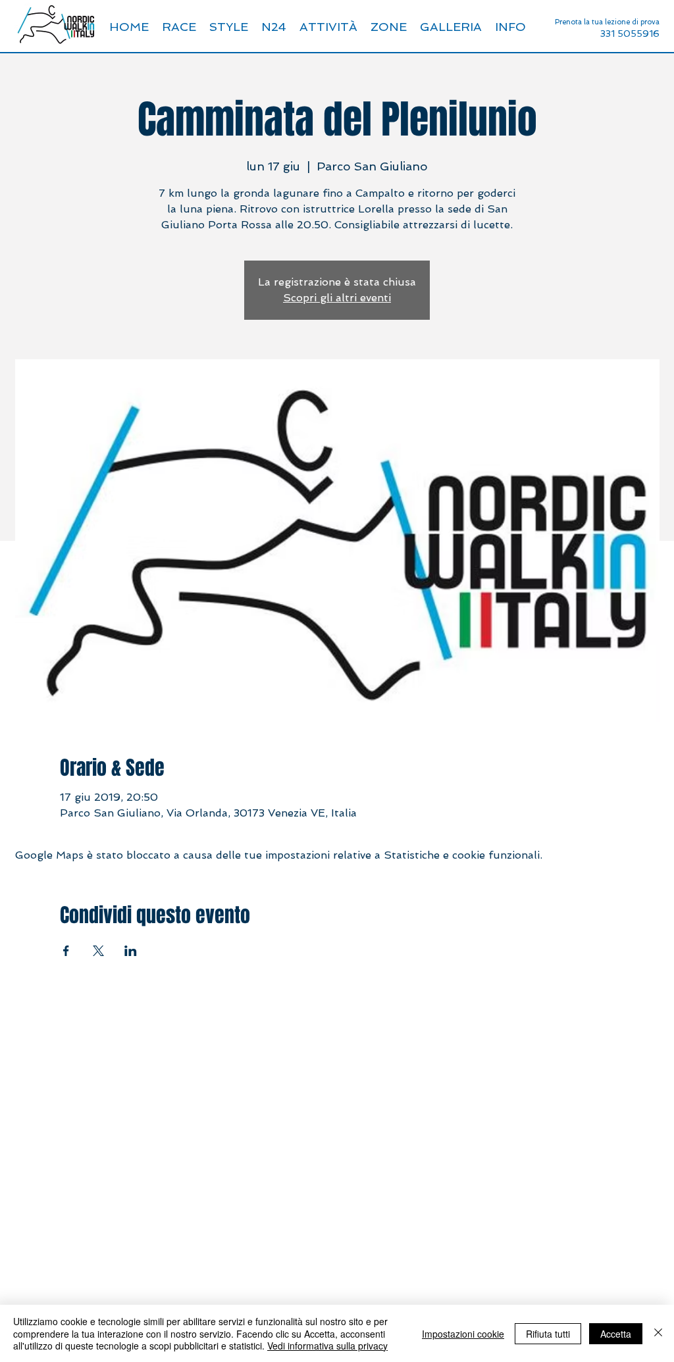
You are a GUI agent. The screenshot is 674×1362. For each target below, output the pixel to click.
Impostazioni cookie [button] (463, 1333)
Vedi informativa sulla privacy (327, 1345)
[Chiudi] (658, 1333)
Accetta (615, 1333)
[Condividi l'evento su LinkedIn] (130, 951)
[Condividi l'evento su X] (98, 951)
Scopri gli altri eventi (337, 297)
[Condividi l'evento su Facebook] (66, 951)
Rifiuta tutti (548, 1333)
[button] (510, 27)
